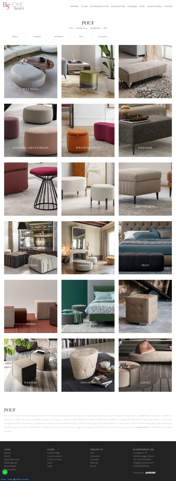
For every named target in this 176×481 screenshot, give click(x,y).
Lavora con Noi (154, 6)
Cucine (84, 6)
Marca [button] (15, 36)
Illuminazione (10, 469)
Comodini (94, 459)
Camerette (95, 456)
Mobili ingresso (10, 462)
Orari (142, 6)
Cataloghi (132, 6)
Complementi (95, 28)
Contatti (168, 6)
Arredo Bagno (10, 466)
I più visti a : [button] (103, 36)
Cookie (10, 479)
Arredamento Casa (99, 6)
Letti (92, 452)
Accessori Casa (118, 6)
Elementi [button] (37, 36)
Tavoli (50, 462)
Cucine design (53, 452)
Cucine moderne (54, 456)
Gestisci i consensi (22, 479)
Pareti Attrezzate (11, 459)
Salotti (7, 456)
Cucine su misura (54, 459)
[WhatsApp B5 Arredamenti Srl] (5, 472)
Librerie (7, 452)
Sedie (50, 466)
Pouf (105, 28)
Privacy (3, 479)
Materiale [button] (59, 36)
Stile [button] (81, 36)
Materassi (94, 462)
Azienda (74, 6)
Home (71, 28)
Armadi (93, 466)
